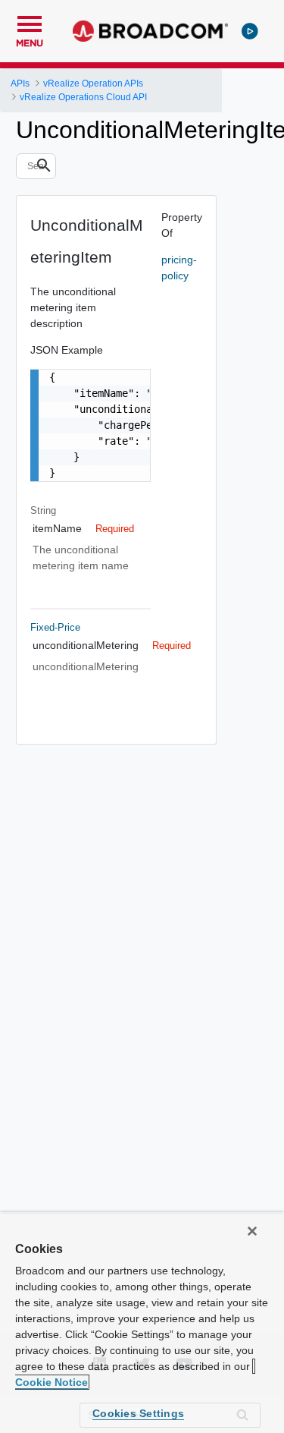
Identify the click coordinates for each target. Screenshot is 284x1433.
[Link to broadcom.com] (150, 31)
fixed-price (55, 627)
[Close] (252, 1231)
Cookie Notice (51, 1382)
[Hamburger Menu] (29, 22)
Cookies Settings (138, 1413)
